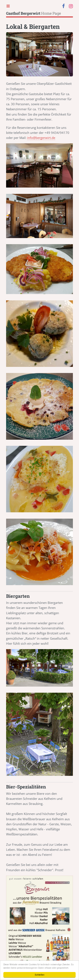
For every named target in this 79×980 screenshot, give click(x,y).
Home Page (33, 13)
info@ (41, 138)
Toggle (8, 6)
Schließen (39, 974)
